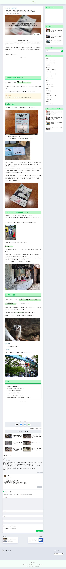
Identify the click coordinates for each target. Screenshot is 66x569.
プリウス (49, 97)
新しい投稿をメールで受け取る (10, 528)
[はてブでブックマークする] (25, 424)
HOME (33, 562)
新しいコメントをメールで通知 (10, 526)
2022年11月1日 (8, 460)
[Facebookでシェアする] (20, 424)
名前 (4, 511)
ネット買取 (49, 103)
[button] (23, 25)
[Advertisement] (23, 65)
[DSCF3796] (7, 343)
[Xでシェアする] (16, 424)
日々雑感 (48, 90)
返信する (40, 472)
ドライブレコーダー (51, 95)
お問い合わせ (41, 564)
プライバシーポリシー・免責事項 (32, 564)
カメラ (48, 65)
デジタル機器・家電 (50, 69)
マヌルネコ (49, 84)
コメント (5, 497)
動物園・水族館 (38, 428)
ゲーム (49, 71)
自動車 (48, 93)
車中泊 (49, 99)
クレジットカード (51, 62)
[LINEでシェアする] (29, 424)
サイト (4, 521)
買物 (47, 101)
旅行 (47, 88)
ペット (49, 82)
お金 (47, 58)
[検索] (62, 51)
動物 (47, 80)
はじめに (24, 564)
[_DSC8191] (7, 349)
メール (4, 516)
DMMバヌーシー (50, 60)
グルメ (48, 67)
